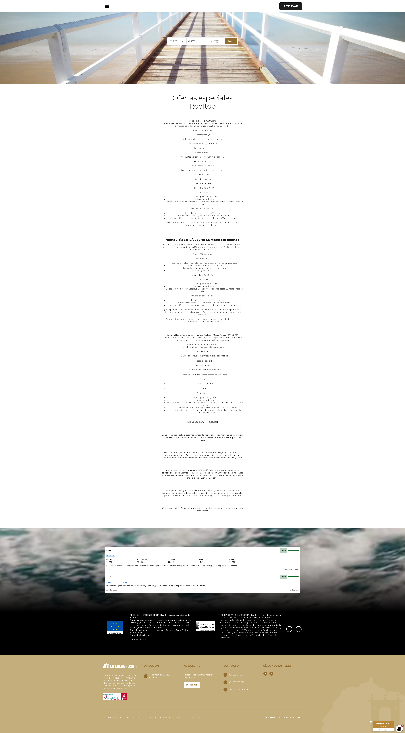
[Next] (299, 629)
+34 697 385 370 (236, 682)
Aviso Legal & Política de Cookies (121, 718)
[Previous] (289, 629)
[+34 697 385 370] (225, 682)
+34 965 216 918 (236, 675)
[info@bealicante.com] (225, 690)
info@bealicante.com (239, 689)
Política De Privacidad (157, 718)
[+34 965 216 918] (225, 675)
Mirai (298, 718)
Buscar (231, 41)
